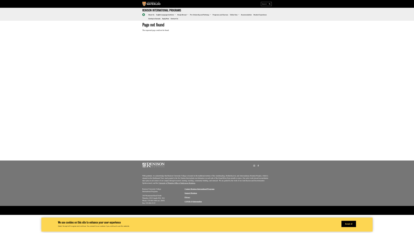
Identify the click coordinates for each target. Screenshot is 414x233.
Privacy (187, 197)
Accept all (348, 224)
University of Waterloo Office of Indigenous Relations (177, 183)
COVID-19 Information (193, 201)
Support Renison (191, 193)
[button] (165, 15)
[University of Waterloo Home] (151, 4)
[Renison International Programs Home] (143, 14)
